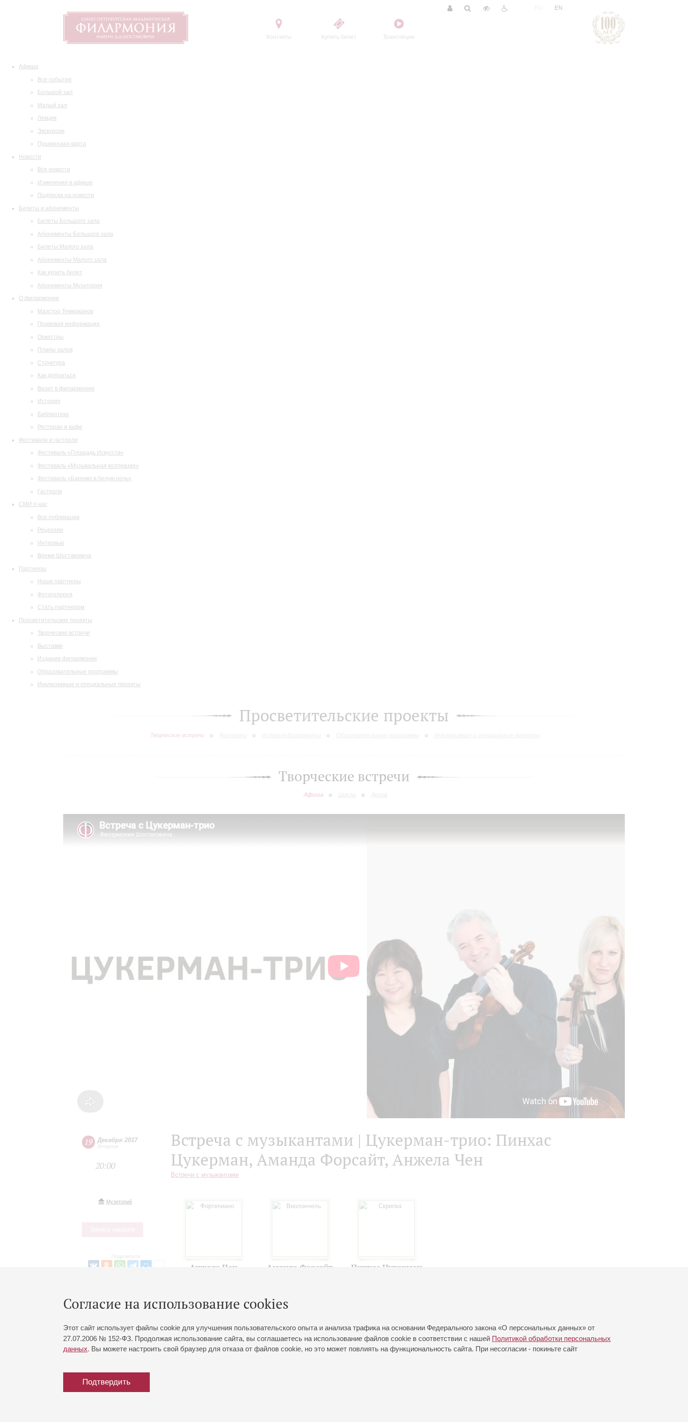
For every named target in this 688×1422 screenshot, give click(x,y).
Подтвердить (106, 1382)
